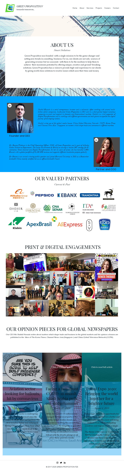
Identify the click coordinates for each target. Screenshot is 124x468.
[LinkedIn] (64, 462)
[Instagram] (57, 462)
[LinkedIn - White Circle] (10, 105)
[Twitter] (61, 462)
